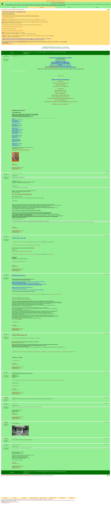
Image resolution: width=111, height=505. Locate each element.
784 (53, 52)
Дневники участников (7, 9)
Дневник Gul (22, 9)
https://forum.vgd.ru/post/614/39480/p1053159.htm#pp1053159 (12, 30)
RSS (15, 501)
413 (47, 52)
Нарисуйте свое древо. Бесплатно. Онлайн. (54, 0)
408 (38, 52)
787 (58, 52)
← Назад (29, 52)
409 (40, 52)
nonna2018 (6, 397)
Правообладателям (6, 502)
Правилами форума (70, 500)
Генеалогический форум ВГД (57, 2)
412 (45, 52)
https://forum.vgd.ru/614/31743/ (52, 67)
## (107, 55)
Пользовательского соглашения (21, 500)
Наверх (106, 55)
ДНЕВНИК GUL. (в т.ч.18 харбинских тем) (15, 164)
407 (36, 52)
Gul (28, 53)
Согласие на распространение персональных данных (51, 500)
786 (56, 52)
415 (51, 52)
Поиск (97, 7)
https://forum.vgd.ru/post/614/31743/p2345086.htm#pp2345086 (22, 194)
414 (49, 52)
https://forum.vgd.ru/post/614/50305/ (8, 17)
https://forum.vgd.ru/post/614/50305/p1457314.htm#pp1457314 (12, 26)
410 (42, 52)
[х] (64, 0)
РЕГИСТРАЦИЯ (41, 7)
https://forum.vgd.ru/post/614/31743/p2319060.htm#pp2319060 (22, 251)
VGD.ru (14, 7)
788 (60, 52)
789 (62, 52)
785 (55, 52)
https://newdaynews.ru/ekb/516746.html (18, 342)
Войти (69, 7)
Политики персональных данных (33, 500)
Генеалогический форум (5, 475)
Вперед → (12, 52)
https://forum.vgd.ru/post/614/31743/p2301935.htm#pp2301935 (22, 299)
